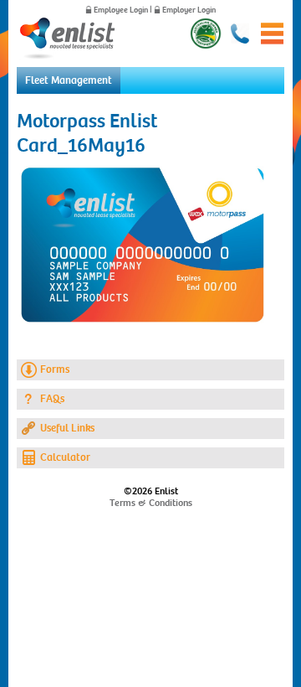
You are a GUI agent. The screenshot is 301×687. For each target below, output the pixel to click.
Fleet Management (68, 80)
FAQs (52, 398)
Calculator (65, 457)
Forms (54, 369)
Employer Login (189, 10)
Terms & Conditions (151, 503)
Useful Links (67, 428)
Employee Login (121, 10)
